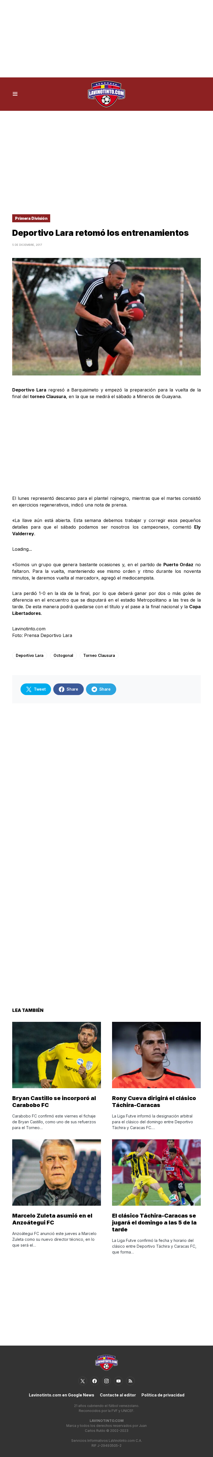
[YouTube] (118, 1380)
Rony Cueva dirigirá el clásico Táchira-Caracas (154, 1101)
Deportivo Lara (30, 655)
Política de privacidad (162, 1395)
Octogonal (63, 655)
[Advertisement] (106, 38)
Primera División (31, 218)
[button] (15, 94)
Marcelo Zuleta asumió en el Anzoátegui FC (52, 1219)
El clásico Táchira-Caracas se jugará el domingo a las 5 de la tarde (154, 1222)
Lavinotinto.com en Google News (61, 1395)
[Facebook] (94, 1380)
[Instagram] (106, 1380)
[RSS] (130, 1380)
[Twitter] (82, 1380)
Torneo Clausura (99, 655)
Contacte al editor (118, 1395)
